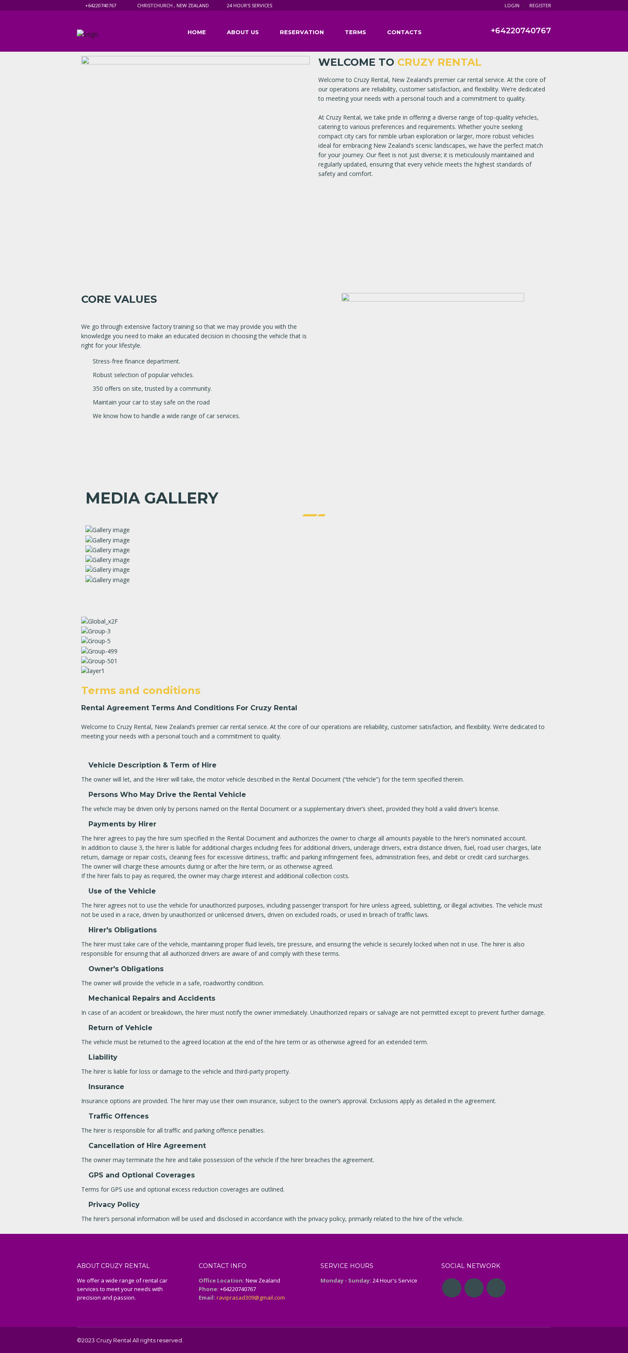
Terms (355, 32)
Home (197, 32)
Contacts (404, 32)
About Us (243, 32)
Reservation (302, 32)
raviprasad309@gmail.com (251, 1297)
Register (540, 5)
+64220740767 (100, 5)
